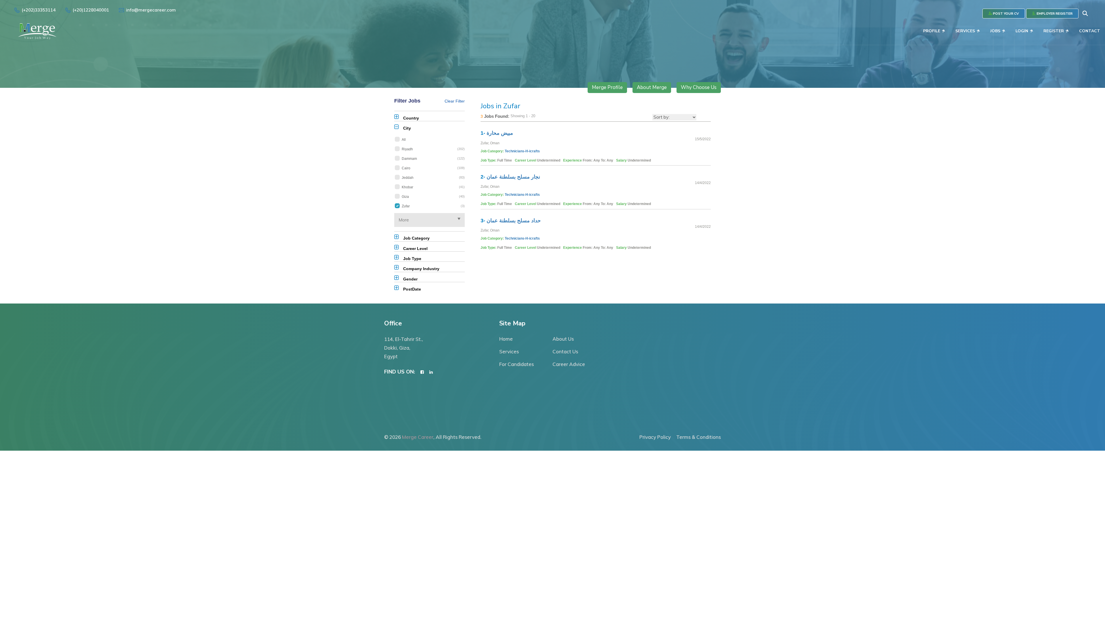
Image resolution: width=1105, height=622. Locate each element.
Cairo (433, 168)
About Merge (652, 87)
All (404, 140)
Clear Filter (455, 101)
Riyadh (433, 149)
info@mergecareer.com (151, 10)
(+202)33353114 (39, 10)
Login (1022, 31)
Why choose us (699, 87)
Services (965, 31)
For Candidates (516, 364)
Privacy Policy (655, 437)
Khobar (433, 187)
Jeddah (433, 178)
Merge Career (417, 437)
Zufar (433, 206)
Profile (931, 31)
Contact (1089, 31)
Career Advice (568, 364)
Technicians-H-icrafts (522, 151)
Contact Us (565, 351)
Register (1053, 31)
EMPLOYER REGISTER (1054, 13)
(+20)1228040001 (91, 10)
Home (506, 339)
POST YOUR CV (1005, 13)
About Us (563, 339)
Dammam (433, 159)
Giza (433, 197)
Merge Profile (607, 87)
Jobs (995, 31)
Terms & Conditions (698, 437)
